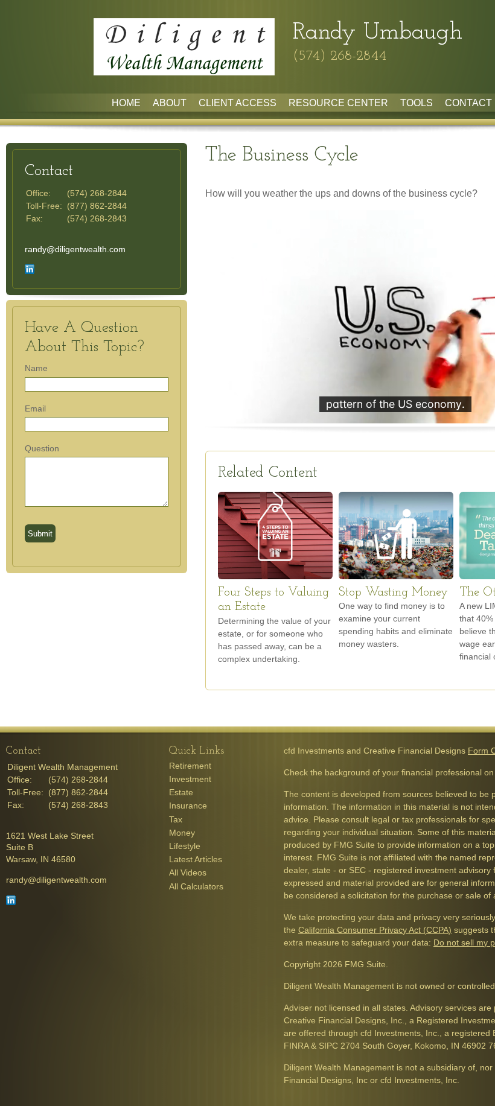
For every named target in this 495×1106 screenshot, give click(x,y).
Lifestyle (184, 846)
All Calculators (196, 886)
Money (182, 832)
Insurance (188, 805)
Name (36, 368)
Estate (181, 792)
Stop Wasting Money (393, 592)
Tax (175, 819)
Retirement (190, 766)
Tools (416, 103)
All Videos (187, 872)
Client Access (237, 103)
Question (42, 448)
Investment (190, 779)
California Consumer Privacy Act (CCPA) (375, 930)
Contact (468, 103)
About (170, 103)
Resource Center (338, 103)
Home (126, 103)
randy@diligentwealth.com (75, 249)
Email (35, 408)
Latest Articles (195, 859)
